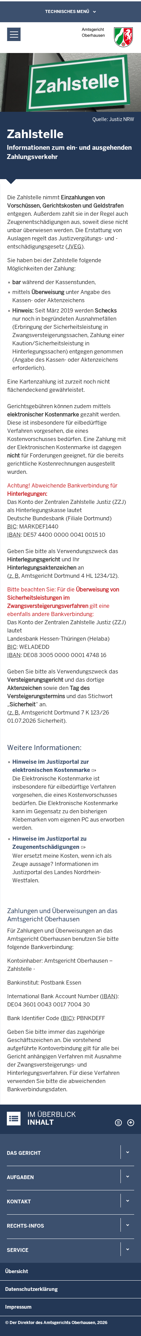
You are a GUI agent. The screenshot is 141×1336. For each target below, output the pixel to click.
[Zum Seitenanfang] (129, 1122)
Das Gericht (24, 1153)
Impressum (18, 1307)
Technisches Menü (67, 11)
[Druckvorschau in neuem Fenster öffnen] (117, 1122)
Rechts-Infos (25, 1226)
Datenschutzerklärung (31, 1289)
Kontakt (19, 1202)
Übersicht (16, 1271)
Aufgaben (20, 1177)
